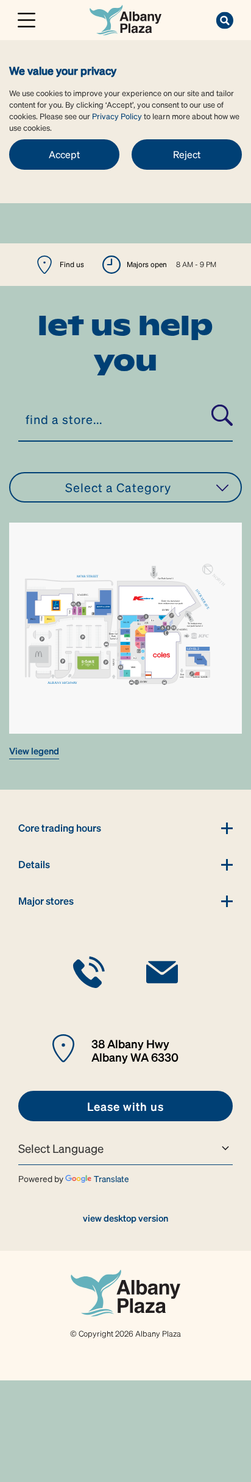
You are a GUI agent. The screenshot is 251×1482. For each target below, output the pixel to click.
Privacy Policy (117, 116)
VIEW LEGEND (34, 751)
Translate (111, 1178)
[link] (125, 19)
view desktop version (125, 1218)
